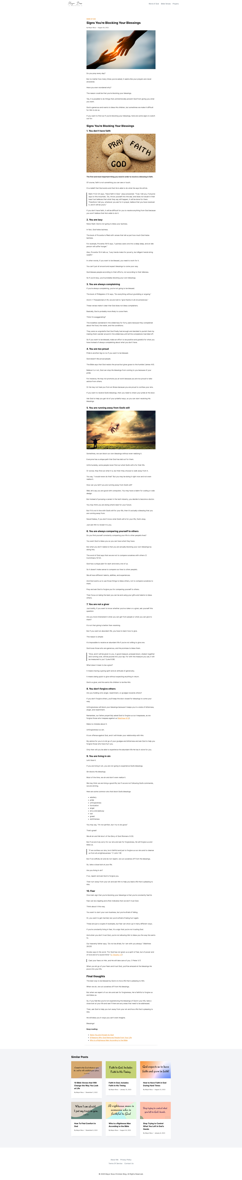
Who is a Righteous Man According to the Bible (109, 1040)
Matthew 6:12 (123, 718)
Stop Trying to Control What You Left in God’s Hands (153, 1126)
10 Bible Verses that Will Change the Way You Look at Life (86, 1086)
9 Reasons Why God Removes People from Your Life (111, 1038)
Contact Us (128, 1163)
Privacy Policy (125, 1160)
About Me (114, 1160)
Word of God (154, 4)
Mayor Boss (92, 27)
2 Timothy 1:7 (116, 955)
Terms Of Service (115, 1163)
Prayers (176, 4)
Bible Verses (166, 4)
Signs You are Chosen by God (102, 1035)
